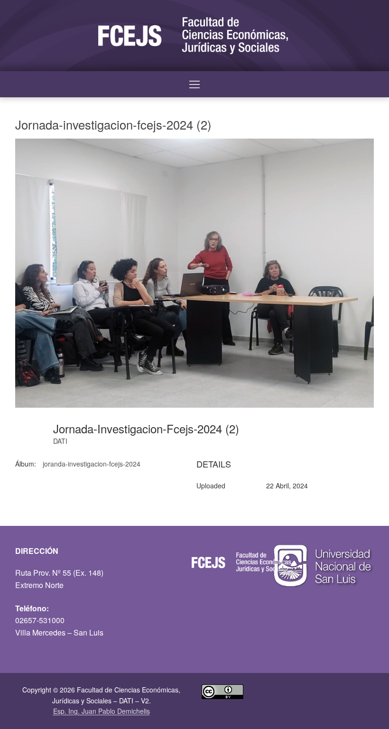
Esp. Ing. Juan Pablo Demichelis (101, 711)
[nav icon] (194, 84)
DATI (60, 441)
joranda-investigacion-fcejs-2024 (91, 463)
